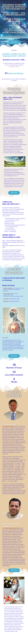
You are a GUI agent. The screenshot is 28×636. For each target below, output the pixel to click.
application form (13, 66)
